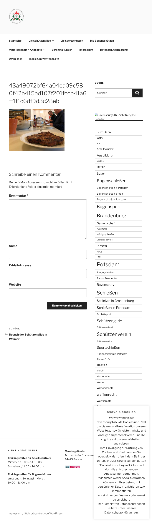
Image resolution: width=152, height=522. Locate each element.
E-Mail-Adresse (20, 265)
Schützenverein (114, 334)
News (99, 252)
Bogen (101, 173)
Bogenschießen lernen (110, 193)
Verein (100, 370)
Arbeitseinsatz (105, 148)
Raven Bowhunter (107, 278)
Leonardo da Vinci (105, 240)
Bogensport (109, 206)
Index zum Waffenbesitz (44, 58)
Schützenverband (105, 327)
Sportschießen (108, 347)
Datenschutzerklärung (114, 49)
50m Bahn (104, 132)
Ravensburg (106, 285)
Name (13, 246)
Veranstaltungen (62, 49)
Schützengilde (109, 321)
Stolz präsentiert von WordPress (43, 513)
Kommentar (18, 195)
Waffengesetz (105, 387)
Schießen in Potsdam (113, 308)
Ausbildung (105, 155)
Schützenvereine (104, 341)
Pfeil (99, 257)
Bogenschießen (111, 180)
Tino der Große (103, 359)
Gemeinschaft (106, 223)
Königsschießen (106, 234)
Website (15, 284)
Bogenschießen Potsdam (111, 199)
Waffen (101, 382)
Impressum (86, 49)
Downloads (15, 58)
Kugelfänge (102, 229)
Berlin (101, 167)
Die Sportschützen (71, 40)
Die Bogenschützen (102, 40)
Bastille (100, 161)
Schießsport (104, 314)
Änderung (101, 406)
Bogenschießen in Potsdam (112, 187)
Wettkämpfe (104, 400)
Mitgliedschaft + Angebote (25, 49)
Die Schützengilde (40, 40)
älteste (100, 411)
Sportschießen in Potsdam (112, 353)
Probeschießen (105, 272)
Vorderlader (103, 376)
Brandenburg (111, 215)
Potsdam (108, 264)
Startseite (15, 40)
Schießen (107, 293)
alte (98, 143)
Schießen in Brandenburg (115, 301)
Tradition (102, 364)
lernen (102, 246)
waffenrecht (107, 394)
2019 (100, 138)
